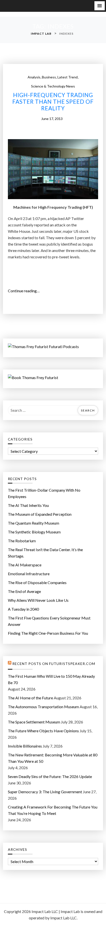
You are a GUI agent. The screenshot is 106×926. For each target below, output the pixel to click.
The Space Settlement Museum (34, 722)
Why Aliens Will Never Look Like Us (38, 600)
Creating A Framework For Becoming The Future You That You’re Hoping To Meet (52, 810)
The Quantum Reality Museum (33, 523)
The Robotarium (22, 540)
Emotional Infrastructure (29, 573)
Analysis (34, 77)
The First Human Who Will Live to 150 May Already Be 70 (51, 679)
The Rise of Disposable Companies (37, 582)
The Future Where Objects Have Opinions (43, 730)
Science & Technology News (53, 86)
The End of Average (24, 591)
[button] (99, 5)
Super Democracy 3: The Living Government (45, 791)
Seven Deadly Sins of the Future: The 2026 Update (50, 776)
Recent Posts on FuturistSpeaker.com (53, 664)
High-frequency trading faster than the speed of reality (53, 102)
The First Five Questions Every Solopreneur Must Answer (49, 621)
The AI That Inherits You (28, 505)
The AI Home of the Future (30, 697)
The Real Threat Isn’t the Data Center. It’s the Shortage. (45, 552)
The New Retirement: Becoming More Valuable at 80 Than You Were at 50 (52, 758)
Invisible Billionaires (25, 746)
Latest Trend (67, 77)
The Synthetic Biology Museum (34, 531)
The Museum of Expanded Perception (39, 514)
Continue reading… (25, 291)
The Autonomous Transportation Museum (43, 706)
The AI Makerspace (24, 564)
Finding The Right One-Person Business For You (48, 633)
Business (49, 77)
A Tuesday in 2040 (23, 609)
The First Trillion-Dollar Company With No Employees (44, 493)
